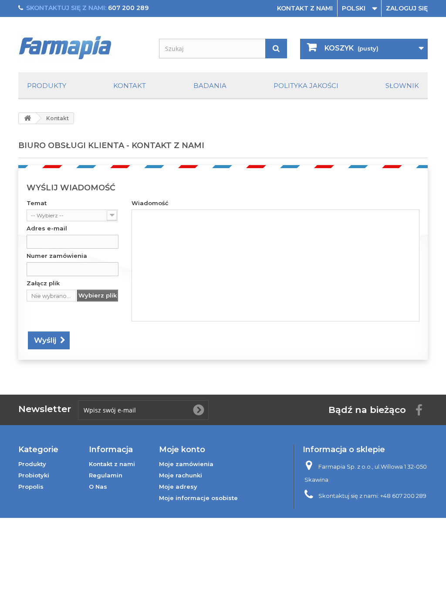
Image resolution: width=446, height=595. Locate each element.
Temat (37, 202)
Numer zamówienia (57, 255)
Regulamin (105, 475)
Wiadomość (150, 202)
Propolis (31, 486)
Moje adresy (178, 486)
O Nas (98, 486)
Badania (209, 85)
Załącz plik (43, 283)
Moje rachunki (180, 475)
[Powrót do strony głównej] (27, 118)
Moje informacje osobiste (198, 497)
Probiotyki (33, 475)
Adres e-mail (47, 228)
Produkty (46, 85)
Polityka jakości (306, 85)
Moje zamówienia (186, 463)
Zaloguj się (407, 8)
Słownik (402, 85)
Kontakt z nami (305, 8)
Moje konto (182, 449)
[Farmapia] (82, 46)
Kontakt (129, 85)
